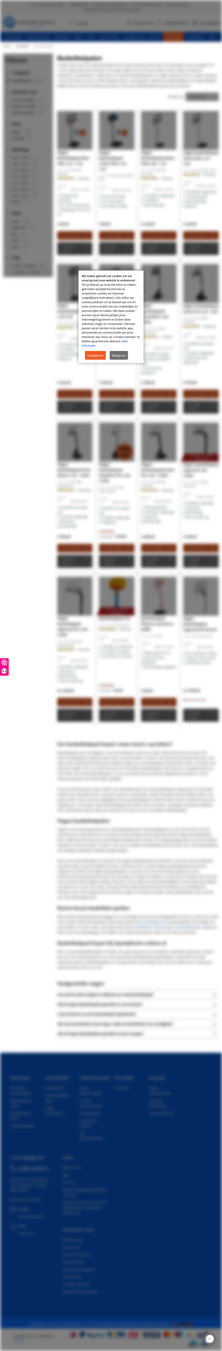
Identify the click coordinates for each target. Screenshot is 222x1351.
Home (7, 46)
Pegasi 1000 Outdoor (88, 1123)
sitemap (18, 1341)
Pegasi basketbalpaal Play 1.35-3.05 (73, 311)
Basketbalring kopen (20, 1116)
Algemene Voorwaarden (79, 1291)
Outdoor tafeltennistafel (91, 1103)
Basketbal (22, 46)
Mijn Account (71, 1167)
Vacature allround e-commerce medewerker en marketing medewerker (84, 1207)
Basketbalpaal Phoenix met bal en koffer (157, 624)
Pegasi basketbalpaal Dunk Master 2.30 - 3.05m (73, 470)
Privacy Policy (72, 1276)
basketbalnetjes (190, 927)
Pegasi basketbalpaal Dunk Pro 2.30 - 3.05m (157, 470)
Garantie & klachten (76, 1254)
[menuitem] (13, 37)
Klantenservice (73, 1239)
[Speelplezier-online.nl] (175, 1324)
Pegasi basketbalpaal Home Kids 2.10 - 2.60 (201, 158)
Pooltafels (121, 1088)
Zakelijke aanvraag (76, 1284)
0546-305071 (34, 1168)
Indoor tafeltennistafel (91, 1090)
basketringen (163, 927)
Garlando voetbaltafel (157, 1103)
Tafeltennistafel (95, 1078)
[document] (111, 317)
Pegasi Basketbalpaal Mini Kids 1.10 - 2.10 (73, 158)
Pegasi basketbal (22, 1126)
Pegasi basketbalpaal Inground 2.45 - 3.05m (201, 470)
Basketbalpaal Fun (114, 618)
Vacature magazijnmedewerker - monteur (84, 1192)
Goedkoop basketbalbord (21, 1090)
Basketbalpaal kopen (20, 1103)
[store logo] (29, 21)
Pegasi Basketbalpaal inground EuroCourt (200, 624)
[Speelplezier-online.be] (190, 1324)
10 (83, 490)
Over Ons (69, 1182)
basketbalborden (153, 922)
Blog (65, 1175)
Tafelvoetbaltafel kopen (57, 1098)
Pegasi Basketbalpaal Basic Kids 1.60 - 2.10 (158, 158)
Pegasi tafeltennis (162, 1113)
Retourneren (71, 1247)
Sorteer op (175, 96)
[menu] (112, 37)
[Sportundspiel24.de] (183, 1324)
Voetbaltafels (54, 1088)
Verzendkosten (73, 1262)
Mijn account (143, 23)
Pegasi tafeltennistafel (160, 1090)
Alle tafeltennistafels (91, 1136)
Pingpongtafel (90, 1113)
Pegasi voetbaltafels (54, 1110)
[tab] (138, 994)
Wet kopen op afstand (78, 1269)
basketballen (143, 927)
